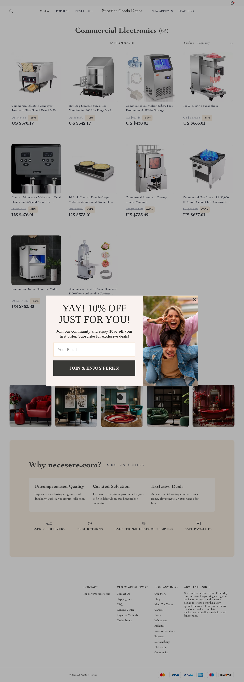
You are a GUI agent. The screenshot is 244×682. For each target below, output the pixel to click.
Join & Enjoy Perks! (94, 368)
